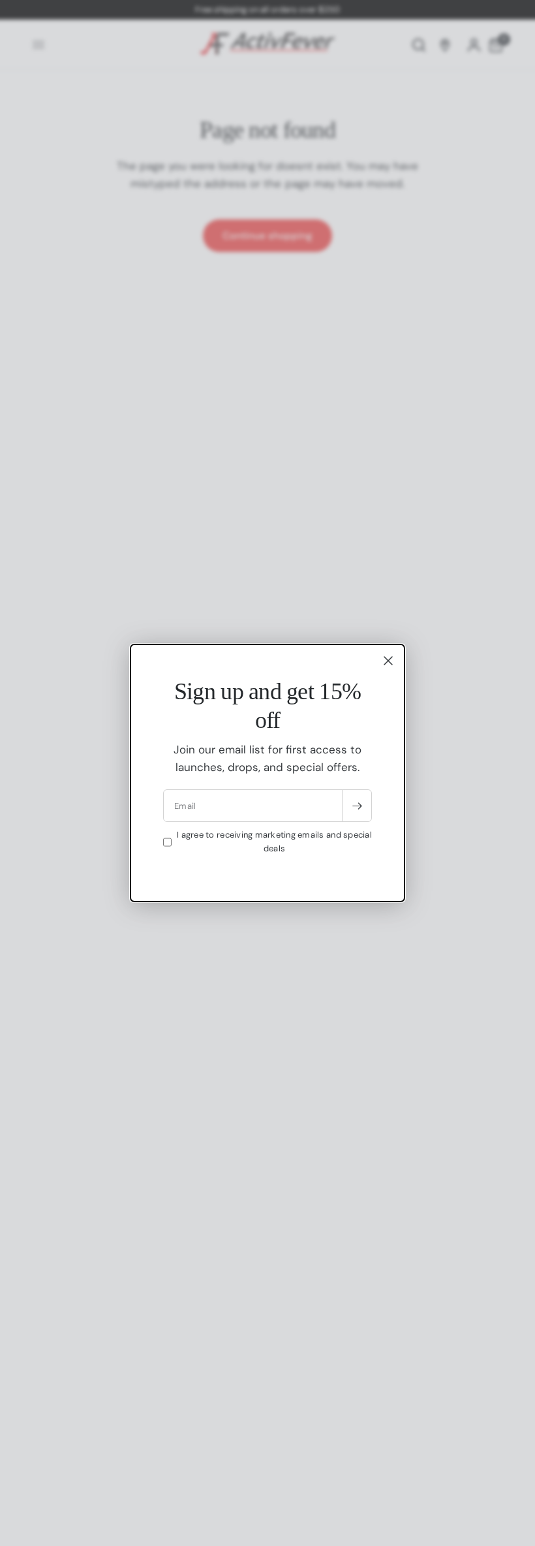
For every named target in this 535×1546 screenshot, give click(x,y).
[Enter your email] (357, 805)
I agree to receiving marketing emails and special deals (274, 841)
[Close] (388, 660)
